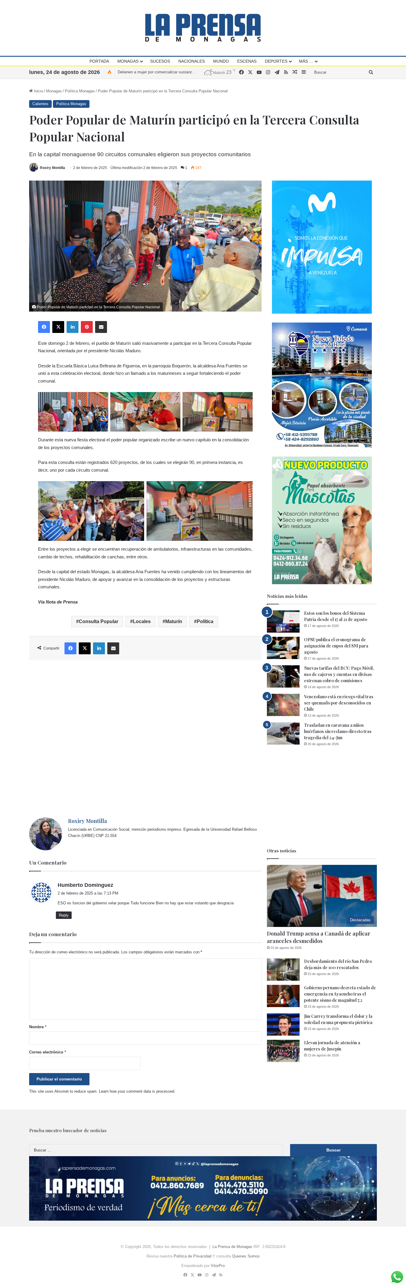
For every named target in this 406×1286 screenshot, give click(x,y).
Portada (99, 61)
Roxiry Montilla (52, 168)
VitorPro (218, 1265)
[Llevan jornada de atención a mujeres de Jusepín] (283, 1051)
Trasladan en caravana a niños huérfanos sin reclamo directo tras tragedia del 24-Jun (338, 731)
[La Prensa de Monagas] (203, 28)
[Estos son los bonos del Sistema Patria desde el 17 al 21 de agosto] (283, 621)
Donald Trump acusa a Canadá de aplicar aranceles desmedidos (318, 937)
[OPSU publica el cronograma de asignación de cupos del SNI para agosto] (283, 648)
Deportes (276, 61)
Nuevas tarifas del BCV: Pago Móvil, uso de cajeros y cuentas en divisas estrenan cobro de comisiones (339, 674)
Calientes (40, 104)
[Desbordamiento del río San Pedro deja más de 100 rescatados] (283, 969)
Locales (142, 621)
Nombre (37, 1027)
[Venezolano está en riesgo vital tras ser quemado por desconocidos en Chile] (283, 705)
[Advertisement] (145, 738)
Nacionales (191, 61)
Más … (306, 61)
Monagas (128, 61)
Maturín (173, 621)
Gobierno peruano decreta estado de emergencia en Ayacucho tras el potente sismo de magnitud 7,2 (340, 994)
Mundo (221, 61)
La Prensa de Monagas (232, 1246)
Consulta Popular (98, 621)
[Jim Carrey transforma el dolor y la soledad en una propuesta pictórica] (283, 1024)
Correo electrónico (47, 1052)
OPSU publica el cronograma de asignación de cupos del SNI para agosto (336, 646)
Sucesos (160, 61)
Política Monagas (80, 91)
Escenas (246, 61)
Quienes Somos (246, 1256)
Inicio (38, 91)
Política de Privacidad (192, 1256)
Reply (64, 915)
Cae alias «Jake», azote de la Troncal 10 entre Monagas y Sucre (173, 72)
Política (205, 621)
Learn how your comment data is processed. (137, 1091)
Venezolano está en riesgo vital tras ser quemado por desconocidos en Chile (338, 703)
